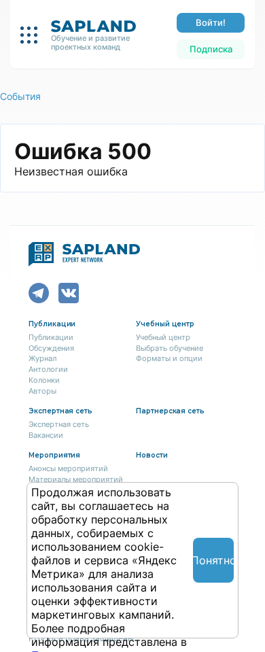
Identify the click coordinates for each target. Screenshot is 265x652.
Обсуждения (51, 348)
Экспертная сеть (59, 424)
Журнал (42, 358)
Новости (152, 455)
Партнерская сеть (170, 411)
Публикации (51, 337)
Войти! (211, 22)
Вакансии (46, 435)
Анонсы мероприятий (68, 468)
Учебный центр (163, 337)
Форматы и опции (169, 358)
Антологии (48, 369)
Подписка (211, 49)
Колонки (44, 380)
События (20, 96)
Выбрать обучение (169, 348)
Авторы (42, 391)
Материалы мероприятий (76, 479)
